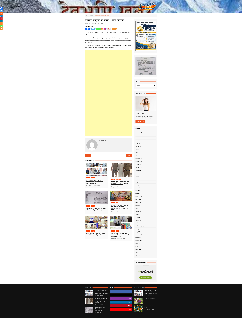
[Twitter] (93, 29)
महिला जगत (137, 220)
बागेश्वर (136, 217)
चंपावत (136, 184)
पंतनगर (136, 205)
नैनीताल (136, 202)
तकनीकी (137, 193)
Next (129, 155)
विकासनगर (137, 240)
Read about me (140, 121)
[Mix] (1, 23)
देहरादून (93, 177)
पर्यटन (136, 208)
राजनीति (137, 223)
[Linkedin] (1, 16)
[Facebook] (87, 29)
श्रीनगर (136, 243)
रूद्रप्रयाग (137, 237)
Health (136, 143)
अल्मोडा (136, 155)
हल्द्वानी (136, 255)
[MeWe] (1, 21)
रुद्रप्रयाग (137, 234)
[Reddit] (1, 13)
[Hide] (0, 30)
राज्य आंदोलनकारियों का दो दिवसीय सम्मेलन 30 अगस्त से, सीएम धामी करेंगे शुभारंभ (100, 309)
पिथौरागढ (137, 211)
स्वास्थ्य (136, 246)
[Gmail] (108, 29)
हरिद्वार (136, 252)
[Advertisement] (108, 64)
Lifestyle (137, 146)
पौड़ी (136, 214)
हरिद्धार (136, 249)
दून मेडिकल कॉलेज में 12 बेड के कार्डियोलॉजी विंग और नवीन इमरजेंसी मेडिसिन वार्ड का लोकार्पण (94, 182)
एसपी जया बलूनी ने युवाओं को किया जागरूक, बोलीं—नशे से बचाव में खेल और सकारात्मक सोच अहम (120, 235)
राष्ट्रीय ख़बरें (137, 226)
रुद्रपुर (136, 231)
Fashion (137, 137)
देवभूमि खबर (88, 23)
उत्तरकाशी (137, 158)
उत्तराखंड (102, 23)
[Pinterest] (1, 18)
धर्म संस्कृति (137, 199)
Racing (137, 149)
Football (137, 140)
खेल (136, 182)
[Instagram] (103, 29)
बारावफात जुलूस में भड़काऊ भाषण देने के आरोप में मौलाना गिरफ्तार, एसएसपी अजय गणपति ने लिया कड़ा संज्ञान (120, 183)
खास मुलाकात (137, 179)
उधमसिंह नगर (118, 179)
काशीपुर (136, 173)
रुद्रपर (136, 229)
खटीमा (136, 176)
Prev (89, 155)
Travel (136, 152)
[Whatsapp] (98, 29)
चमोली (136, 187)
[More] (114, 29)
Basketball (137, 132)
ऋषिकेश (137, 170)
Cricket (137, 135)
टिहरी (117, 202)
